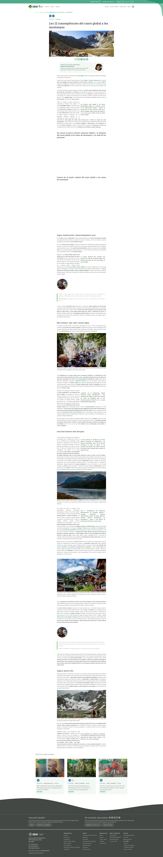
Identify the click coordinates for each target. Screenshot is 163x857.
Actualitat (41, 12)
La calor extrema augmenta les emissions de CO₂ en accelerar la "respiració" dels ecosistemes (79, 788)
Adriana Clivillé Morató (67, 66)
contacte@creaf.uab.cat (34, 848)
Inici (37, 12)
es (129, 1)
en (123, 1)
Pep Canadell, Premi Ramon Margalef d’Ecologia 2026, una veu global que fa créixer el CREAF (49, 788)
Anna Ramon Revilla (48, 783)
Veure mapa (31, 841)
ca (126, 1)
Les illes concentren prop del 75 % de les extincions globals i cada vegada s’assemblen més (112, 788)
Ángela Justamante (79, 783)
